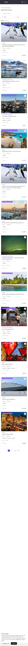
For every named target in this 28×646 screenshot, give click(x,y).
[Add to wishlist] (25, 24)
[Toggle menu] (25, 2)
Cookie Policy (18, 639)
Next (18, 450)
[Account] (22, 2)
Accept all (14, 643)
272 (15, 450)
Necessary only (6, 643)
